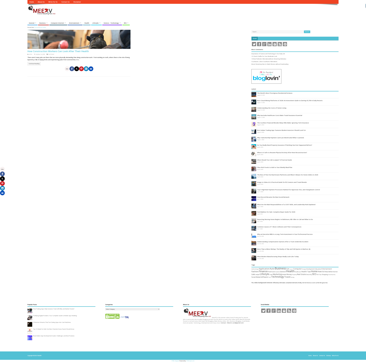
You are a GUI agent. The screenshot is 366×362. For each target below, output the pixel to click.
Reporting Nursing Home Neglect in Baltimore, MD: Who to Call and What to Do (285, 219)
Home (31, 2)
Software (264, 277)
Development (310, 269)
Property (294, 274)
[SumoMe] (91, 68)
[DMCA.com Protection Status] (112, 319)
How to (321, 271)
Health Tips (306, 271)
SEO (125, 23)
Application (264, 268)
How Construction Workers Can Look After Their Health (58, 51)
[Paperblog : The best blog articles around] (124, 319)
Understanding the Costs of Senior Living (271, 108)
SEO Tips (319, 274)
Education (318, 269)
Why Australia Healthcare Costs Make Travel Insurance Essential (279, 115)
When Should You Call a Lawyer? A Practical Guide (274, 160)
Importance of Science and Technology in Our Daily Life (268, 54)
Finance (263, 271)
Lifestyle (95, 23)
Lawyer (257, 274)
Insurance (328, 271)
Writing (292, 277)
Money (289, 274)
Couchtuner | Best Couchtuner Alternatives (264, 61)
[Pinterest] (81, 68)
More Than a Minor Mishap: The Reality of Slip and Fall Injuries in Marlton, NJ (283, 249)
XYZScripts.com (190, 361)
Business (42, 23)
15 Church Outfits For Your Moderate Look (264, 56)
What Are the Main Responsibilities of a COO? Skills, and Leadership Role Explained (286, 204)
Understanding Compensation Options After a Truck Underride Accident (282, 242)
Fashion (254, 271)
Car (287, 268)
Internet (335, 272)
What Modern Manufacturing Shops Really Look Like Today (278, 256)
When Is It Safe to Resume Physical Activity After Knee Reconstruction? (282, 152)
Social (255, 38)
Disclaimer (77, 2)
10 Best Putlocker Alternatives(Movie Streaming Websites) (268, 59)
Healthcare (298, 272)
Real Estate (301, 274)
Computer (297, 269)
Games (278, 272)
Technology (277, 276)
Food (270, 271)
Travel (287, 276)
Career (291, 269)
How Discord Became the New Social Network (273, 197)
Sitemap (328, 355)
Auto (272, 268)
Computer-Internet (57, 23)
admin (30, 54)
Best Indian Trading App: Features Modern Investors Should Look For (281, 130)
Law (253, 274)
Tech (269, 277)
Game (274, 272)
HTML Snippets (175, 361)
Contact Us (65, 2)
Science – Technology (111, 23)
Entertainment (74, 23)
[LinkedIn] (86, 68)
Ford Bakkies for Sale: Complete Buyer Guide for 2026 (276, 212)
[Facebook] (71, 68)
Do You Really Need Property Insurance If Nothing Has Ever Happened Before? (284, 145)
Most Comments (257, 49)
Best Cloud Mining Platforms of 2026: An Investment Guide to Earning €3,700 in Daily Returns (290, 100)
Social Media (255, 277)
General (31, 23)
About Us (41, 2)
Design (304, 269)
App (257, 269)
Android (253, 269)
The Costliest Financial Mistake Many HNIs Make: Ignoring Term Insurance (283, 123)
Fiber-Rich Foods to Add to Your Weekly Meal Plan (274, 167)
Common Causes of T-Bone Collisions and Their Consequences (279, 227)
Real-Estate (51, 54)
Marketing (277, 274)
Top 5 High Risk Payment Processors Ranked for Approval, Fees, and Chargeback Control (288, 190)
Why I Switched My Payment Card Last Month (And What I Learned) (280, 138)
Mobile (284, 274)
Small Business (331, 274)
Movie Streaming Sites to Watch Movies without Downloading (269, 64)
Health (86, 23)
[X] (76, 68)
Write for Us (52, 2)
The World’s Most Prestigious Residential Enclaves (274, 93)
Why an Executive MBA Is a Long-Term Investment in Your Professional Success (285, 234)
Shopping (325, 274)
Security (309, 274)
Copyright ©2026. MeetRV (34, 355)
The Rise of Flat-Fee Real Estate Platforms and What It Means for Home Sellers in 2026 (287, 175)
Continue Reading (34, 63)
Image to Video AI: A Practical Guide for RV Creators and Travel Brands (282, 182)
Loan (270, 274)
